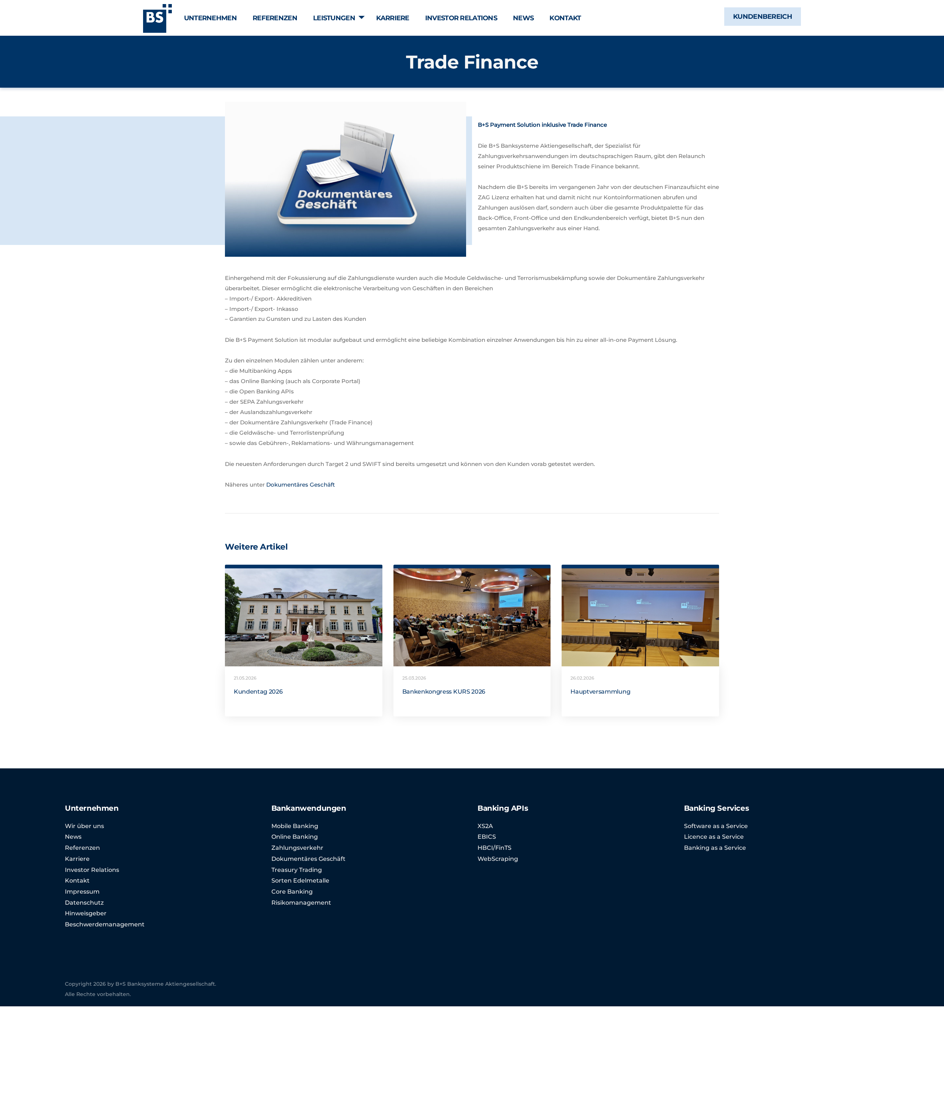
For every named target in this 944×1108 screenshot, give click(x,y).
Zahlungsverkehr (297, 847)
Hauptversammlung (600, 691)
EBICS (487, 836)
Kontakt (77, 880)
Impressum (82, 891)
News (73, 836)
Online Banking (294, 836)
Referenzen (82, 847)
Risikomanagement (301, 902)
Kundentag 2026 (258, 691)
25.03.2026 (414, 678)
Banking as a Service (715, 847)
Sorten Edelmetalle (300, 880)
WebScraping (498, 858)
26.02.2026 (582, 678)
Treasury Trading (296, 869)
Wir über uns (84, 826)
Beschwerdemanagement (105, 924)
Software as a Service (716, 826)
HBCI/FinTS (494, 847)
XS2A (485, 826)
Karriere (77, 858)
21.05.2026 (245, 678)
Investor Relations (92, 869)
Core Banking (292, 891)
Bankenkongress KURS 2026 (443, 691)
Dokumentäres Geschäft (300, 484)
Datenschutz (84, 902)
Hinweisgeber (86, 913)
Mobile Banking (294, 826)
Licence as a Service (714, 836)
